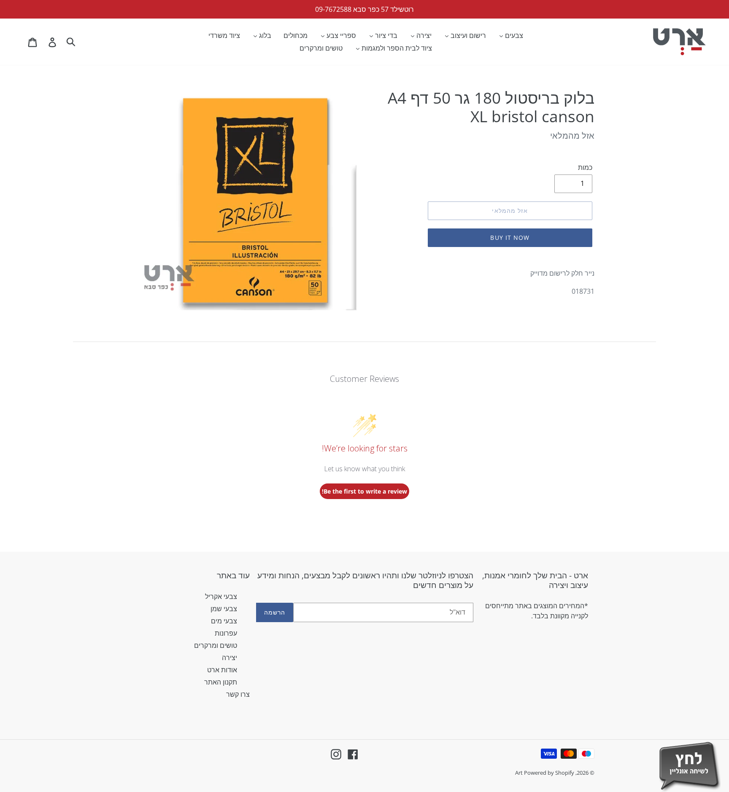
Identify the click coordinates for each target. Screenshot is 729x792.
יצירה (229, 657)
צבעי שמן (224, 608)
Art (519, 772)
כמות (585, 167)
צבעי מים (224, 621)
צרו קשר (238, 694)
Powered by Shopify (549, 772)
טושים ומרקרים (215, 645)
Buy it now (509, 238)
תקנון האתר (220, 682)
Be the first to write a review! (364, 491)
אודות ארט (222, 669)
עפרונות (226, 633)
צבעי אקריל (221, 596)
